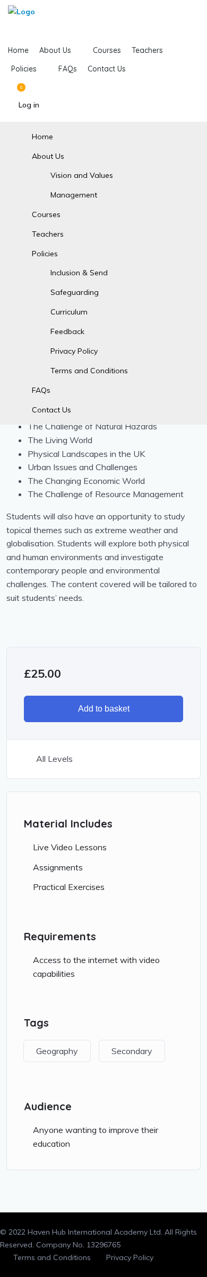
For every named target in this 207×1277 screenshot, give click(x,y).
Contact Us (51, 410)
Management (73, 195)
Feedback (67, 331)
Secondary (131, 1051)
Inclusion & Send (79, 272)
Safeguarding (74, 292)
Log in (29, 105)
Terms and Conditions (89, 370)
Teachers (48, 234)
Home (42, 136)
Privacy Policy (74, 351)
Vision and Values (81, 175)
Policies (45, 253)
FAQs (41, 390)
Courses (46, 214)
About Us (48, 156)
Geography (57, 1051)
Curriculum (69, 312)
